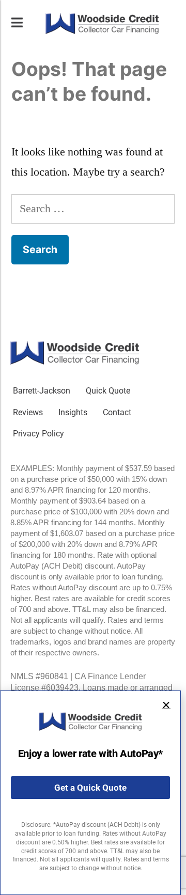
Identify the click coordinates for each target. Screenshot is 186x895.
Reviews (28, 412)
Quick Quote (108, 391)
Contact (117, 412)
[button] (166, 705)
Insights (72, 412)
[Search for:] (93, 208)
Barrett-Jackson (41, 391)
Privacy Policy (38, 433)
